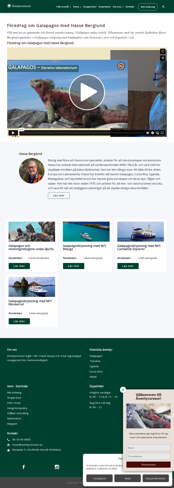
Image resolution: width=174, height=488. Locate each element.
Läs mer (58, 195)
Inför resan (14, 402)
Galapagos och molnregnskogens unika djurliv (31, 247)
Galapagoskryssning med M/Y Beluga (84, 247)
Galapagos (96, 356)
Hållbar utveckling (18, 413)
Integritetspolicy (17, 408)
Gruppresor (14, 397)
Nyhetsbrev (14, 418)
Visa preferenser (156, 478)
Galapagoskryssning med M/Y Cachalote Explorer (139, 247)
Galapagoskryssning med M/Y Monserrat (30, 302)
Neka (128, 478)
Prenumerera (148, 464)
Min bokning (14, 392)
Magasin (12, 423)
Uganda (94, 366)
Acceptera (100, 478)
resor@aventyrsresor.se (27, 444)
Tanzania (95, 361)
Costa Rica (96, 371)
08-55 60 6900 (21, 439)
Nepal (93, 376)
